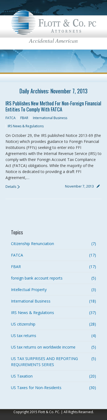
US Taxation (22, 376)
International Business (50, 118)
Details (10, 186)
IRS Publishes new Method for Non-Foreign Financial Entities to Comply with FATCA (53, 106)
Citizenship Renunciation (32, 243)
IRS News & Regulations (26, 126)
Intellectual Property (29, 289)
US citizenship (23, 324)
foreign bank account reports (37, 278)
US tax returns (23, 335)
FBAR (24, 118)
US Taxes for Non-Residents (36, 387)
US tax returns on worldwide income (43, 347)
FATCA (10, 118)
